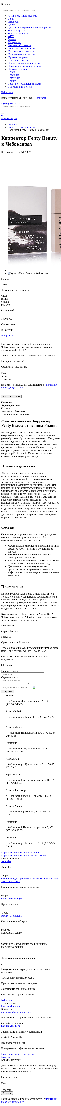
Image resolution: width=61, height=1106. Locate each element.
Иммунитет (14, 42)
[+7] (4, 376)
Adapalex (6, 861)
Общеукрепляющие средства (24, 63)
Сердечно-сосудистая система (24, 83)
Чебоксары (40, 97)
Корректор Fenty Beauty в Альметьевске (23, 855)
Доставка (15, 1006)
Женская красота (17, 30)
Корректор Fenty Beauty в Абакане (20, 852)
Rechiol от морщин (11, 915)
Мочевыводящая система (22, 54)
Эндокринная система (20, 86)
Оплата (5, 1006)
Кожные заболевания (19, 45)
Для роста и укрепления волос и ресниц (30, 27)
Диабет (12, 24)
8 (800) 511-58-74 (10, 103)
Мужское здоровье (18, 57)
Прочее (12, 80)
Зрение (12, 39)
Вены (11, 18)
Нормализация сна (18, 60)
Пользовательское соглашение (18, 1054)
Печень (12, 72)
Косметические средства (21, 48)
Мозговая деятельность (21, 51)
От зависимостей (17, 69)
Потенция (13, 74)
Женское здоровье (18, 33)
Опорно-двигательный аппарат (25, 66)
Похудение (14, 77)
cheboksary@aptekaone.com (16, 1012)
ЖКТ (11, 36)
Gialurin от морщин (12, 898)
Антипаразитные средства (22, 15)
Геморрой (13, 21)
